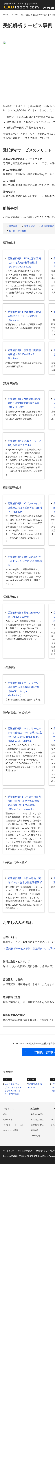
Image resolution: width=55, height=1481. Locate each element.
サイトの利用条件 (25, 1151)
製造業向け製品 (37, 1120)
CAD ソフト (36, 1136)
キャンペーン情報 (10, 1130)
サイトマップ (8, 1151)
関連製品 (34, 1130)
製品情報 (34, 1108)
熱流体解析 (29, 226)
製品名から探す (37, 1114)
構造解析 (13, 226)
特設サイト (8, 1120)
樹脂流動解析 (47, 226)
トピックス (8, 1108)
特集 (5, 1114)
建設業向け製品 (37, 1125)
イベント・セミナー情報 (13, 1125)
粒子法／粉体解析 (17, 231)
